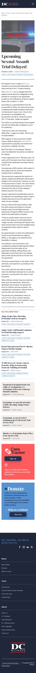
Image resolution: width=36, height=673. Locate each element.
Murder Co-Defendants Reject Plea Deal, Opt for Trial (17, 434)
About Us (5, 613)
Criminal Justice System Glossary (12, 590)
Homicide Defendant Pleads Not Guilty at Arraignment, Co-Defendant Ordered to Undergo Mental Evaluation (16, 388)
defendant (9, 92)
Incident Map (6, 597)
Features (4, 568)
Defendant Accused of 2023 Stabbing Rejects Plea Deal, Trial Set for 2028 (16, 420)
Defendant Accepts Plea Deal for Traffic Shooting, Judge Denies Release (17, 404)
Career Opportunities (8, 630)
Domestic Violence (22, 373)
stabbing (4, 376)
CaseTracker (6, 587)
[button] (33, 4)
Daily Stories (11, 74)
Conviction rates (7, 594)
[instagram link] (24, 547)
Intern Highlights (7, 626)
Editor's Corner (6, 571)
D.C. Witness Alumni (8, 623)
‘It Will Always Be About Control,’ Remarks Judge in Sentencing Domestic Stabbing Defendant (15, 365)
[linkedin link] (28, 547)
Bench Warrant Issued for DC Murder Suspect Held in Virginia (17, 347)
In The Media (6, 616)
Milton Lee (25, 84)
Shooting (19, 324)
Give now (18, 514)
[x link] (32, 547)
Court (9, 13)
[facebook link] (20, 547)
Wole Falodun (26, 141)
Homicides (20, 338)
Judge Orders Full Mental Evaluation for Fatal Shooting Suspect (17, 331)
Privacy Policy (6, 666)
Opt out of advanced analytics (11, 663)
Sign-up (13, 459)
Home (4, 13)
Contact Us (5, 633)
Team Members (7, 619)
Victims (11, 340)
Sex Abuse (19, 74)
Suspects (27, 324)
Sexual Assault (28, 74)
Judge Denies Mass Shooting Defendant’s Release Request (14, 317)
